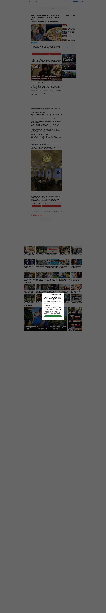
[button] (53, 305)
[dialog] (53, 306)
